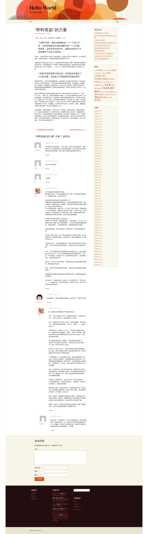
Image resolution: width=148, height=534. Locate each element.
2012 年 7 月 (98, 150)
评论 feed (76, 506)
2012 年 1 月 (98, 166)
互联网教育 (97, 85)
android (100, 70)
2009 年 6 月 (98, 249)
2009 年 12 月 (98, 233)
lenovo (104, 73)
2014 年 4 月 (98, 132)
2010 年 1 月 (98, 230)
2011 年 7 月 (98, 182)
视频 (97, 97)
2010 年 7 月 (98, 214)
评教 (104, 97)
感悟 (112, 88)
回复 (48, 155)
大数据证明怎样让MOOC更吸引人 (104, 56)
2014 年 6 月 (98, 127)
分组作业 (102, 85)
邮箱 (36, 471)
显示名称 (38, 467)
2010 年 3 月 (98, 225)
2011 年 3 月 (98, 193)
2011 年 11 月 (98, 172)
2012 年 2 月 (98, 164)
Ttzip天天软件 (56, 493)
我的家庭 (33, 496)
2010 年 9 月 (98, 209)
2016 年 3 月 (98, 116)
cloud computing (106, 70)
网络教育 (101, 94)
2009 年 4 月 (98, 254)
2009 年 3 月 (98, 257)
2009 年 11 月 (98, 235)
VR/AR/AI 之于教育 (100, 40)
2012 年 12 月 (98, 148)
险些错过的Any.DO (78, 130)
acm (95, 70)
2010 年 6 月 (98, 217)
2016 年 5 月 (98, 113)
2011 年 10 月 (98, 174)
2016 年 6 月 (98, 111)
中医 (105, 82)
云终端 (111, 82)
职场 (110, 94)
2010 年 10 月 (98, 206)
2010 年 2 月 (98, 227)
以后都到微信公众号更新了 (102, 33)
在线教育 (113, 85)
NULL (49, 33)
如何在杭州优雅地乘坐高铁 (102, 58)
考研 (105, 94)
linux (109, 73)
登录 (75, 501)
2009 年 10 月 (98, 238)
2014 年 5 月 (98, 129)
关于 (30, 21)
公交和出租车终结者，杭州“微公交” (104, 53)
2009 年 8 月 (98, 243)
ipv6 (100, 73)
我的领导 (33, 498)
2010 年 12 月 (98, 201)
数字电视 (108, 92)
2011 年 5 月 (98, 188)
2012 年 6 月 (98, 153)
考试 (107, 94)
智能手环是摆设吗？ (100, 51)
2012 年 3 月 (98, 161)
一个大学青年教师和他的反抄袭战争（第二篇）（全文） (60, 499)
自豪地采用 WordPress (35, 530)
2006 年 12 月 (98, 262)
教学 (97, 91)
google (97, 73)
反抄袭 (108, 85)
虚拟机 (112, 94)
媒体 (96, 88)
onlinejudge (111, 79)
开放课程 (105, 88)
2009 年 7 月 (98, 246)
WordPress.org (78, 509)
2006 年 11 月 (98, 265)
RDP (99, 82)
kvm (102, 73)
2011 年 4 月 (98, 190)
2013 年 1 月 (98, 145)
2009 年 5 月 (98, 251)
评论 (36, 449)
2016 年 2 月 (98, 119)
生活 (115, 92)
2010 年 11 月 (98, 204)
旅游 (112, 92)
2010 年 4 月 (98, 222)
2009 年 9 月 (98, 241)
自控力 (57, 67)
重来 (37, 38)
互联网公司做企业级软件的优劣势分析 (105, 43)
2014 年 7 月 (98, 124)
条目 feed (76, 504)
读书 (107, 97)
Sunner (40, 302)
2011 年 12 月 (98, 169)
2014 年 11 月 (98, 121)
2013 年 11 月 (98, 135)
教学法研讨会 (103, 92)
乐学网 (107, 82)
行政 (115, 94)
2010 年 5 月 (98, 219)
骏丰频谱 (98, 100)
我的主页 (33, 493)
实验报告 (99, 88)
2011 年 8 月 (98, 180)
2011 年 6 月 (98, 185)
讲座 (100, 97)
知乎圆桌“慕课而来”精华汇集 (102, 48)
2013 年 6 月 (98, 140)
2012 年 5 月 (98, 156)
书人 (36, 195)
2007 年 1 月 (98, 259)
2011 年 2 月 (98, 196)
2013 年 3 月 (98, 143)
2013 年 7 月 (98, 137)
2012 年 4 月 (98, 158)
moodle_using (101, 79)
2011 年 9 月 (98, 177)
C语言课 (113, 70)
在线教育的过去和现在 (44, 130)
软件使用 (110, 97)
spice (102, 82)
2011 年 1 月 (98, 198)
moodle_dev (100, 76)
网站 (36, 475)
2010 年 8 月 (98, 211)
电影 (96, 94)
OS (96, 82)
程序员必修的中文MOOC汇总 (102, 45)
